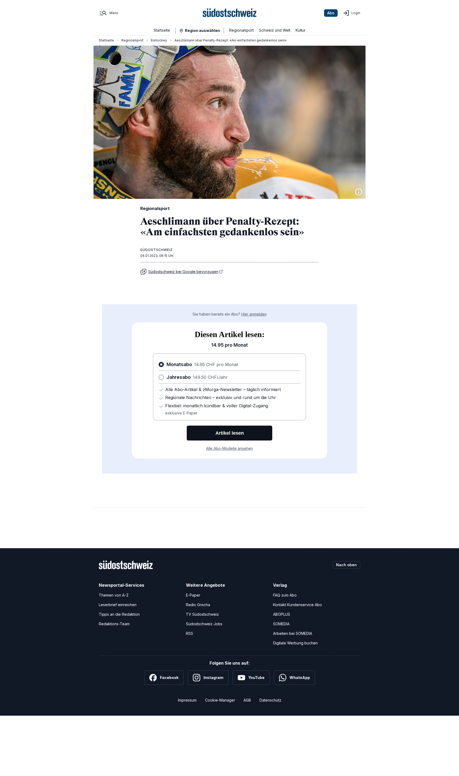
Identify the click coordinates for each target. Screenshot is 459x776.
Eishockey (159, 40)
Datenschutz (270, 700)
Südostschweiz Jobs (204, 624)
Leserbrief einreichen (118, 604)
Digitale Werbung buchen (295, 643)
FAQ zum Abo (285, 595)
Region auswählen (202, 30)
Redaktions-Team (114, 624)
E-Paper (193, 595)
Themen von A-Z (114, 595)
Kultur (300, 30)
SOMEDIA (281, 624)
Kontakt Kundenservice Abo (297, 604)
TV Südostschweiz (202, 614)
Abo (330, 13)
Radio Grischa (198, 604)
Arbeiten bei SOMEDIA (292, 633)
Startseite (162, 30)
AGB (247, 700)
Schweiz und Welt (274, 30)
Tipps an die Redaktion (119, 614)
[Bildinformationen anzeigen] (358, 192)
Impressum (187, 700)
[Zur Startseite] (230, 13)
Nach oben (346, 565)
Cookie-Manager (220, 700)
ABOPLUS (281, 614)
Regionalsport (241, 30)
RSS (189, 633)
